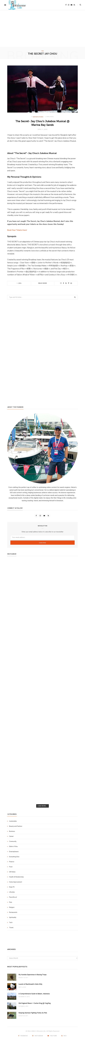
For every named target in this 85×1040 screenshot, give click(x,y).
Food (10, 867)
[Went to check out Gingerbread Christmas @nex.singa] (42, 755)
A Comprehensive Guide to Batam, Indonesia (34, 994)
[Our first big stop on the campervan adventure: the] (18, 634)
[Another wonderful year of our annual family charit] (18, 580)
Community (12, 841)
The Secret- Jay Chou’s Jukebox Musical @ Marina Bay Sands (43, 123)
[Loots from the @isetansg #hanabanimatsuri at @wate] (18, 661)
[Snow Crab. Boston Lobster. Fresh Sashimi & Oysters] (18, 567)
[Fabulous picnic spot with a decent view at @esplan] (42, 648)
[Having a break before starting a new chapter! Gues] (18, 742)
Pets (10, 902)
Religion (11, 907)
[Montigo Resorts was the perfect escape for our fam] (18, 701)
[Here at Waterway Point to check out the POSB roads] (66, 580)
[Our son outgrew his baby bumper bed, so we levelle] (42, 688)
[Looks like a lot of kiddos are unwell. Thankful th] (66, 755)
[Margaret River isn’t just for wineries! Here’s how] (66, 621)
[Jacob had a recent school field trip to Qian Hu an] (42, 782)
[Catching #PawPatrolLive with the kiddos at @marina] (66, 688)
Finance (11, 862)
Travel (11, 928)
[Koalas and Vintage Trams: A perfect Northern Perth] (66, 594)
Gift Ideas (12, 872)
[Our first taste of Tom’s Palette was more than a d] (42, 567)
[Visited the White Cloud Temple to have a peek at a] (18, 769)
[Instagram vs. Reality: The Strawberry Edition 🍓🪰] (18, 607)
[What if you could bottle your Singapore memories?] (66, 648)
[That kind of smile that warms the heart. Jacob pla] (66, 782)
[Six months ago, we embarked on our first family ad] (18, 648)
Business (12, 831)
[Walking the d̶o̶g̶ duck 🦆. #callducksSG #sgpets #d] (66, 661)
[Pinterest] (68, 283)
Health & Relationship (16, 877)
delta (19, 283)
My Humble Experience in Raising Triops (33, 974)
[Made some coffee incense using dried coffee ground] (18, 728)
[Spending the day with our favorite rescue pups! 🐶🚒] (42, 607)
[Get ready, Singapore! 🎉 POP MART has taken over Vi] (66, 634)
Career (11, 836)
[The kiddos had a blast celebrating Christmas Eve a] (18, 594)
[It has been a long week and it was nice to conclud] (66, 728)
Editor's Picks (38, 116)
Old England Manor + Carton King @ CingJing (35, 1003)
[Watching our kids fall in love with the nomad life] (18, 621)
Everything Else (14, 857)
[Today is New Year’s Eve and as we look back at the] (42, 742)
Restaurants (13, 912)
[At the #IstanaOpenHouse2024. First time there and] (18, 715)
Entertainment (13, 852)
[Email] (71, 283)
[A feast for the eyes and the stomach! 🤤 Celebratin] (66, 675)
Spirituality (12, 917)
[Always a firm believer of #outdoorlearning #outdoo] (66, 567)
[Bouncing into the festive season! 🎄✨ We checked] (66, 607)
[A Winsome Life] (17, 5)
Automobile (13, 821)
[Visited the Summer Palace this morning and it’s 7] (42, 769)
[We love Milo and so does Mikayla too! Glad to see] (18, 782)
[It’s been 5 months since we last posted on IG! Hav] (66, 701)
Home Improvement (15, 882)
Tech (10, 922)
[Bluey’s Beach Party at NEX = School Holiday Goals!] (42, 675)
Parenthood (13, 897)
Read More (42, 283)
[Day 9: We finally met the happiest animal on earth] (42, 634)
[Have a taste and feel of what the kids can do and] (66, 742)
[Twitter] (66, 283)
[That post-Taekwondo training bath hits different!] (42, 661)
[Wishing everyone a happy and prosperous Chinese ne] (42, 580)
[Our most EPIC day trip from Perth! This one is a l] (42, 621)
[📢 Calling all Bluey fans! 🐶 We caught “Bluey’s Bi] (42, 715)
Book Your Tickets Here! (17, 230)
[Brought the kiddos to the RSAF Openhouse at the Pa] (18, 795)
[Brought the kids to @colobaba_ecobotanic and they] (18, 755)
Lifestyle (12, 892)
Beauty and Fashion (15, 826)
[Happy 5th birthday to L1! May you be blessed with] (18, 675)
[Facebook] (63, 283)
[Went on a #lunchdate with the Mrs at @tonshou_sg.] (42, 594)
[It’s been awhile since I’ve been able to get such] (66, 715)
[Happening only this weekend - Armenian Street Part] (42, 728)
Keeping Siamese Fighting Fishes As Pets (33, 1013)
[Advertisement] (42, 31)
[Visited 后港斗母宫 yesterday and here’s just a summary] (66, 769)
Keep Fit (11, 887)
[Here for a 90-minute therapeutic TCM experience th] (42, 701)
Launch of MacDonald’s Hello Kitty (30, 984)
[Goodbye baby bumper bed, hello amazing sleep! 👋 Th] (18, 688)
